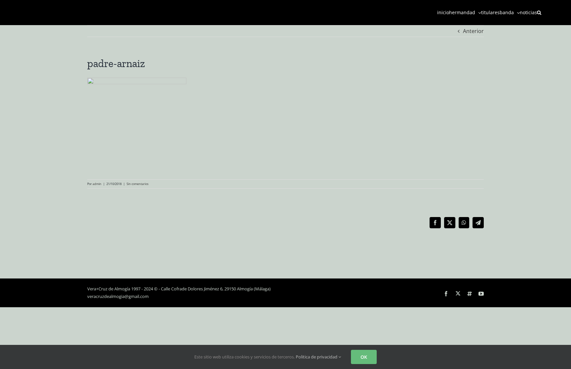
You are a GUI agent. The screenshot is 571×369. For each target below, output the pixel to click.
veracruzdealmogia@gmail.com (118, 296)
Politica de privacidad (317, 357)
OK (364, 357)
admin (97, 184)
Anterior (473, 31)
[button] (539, 12)
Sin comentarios (137, 184)
